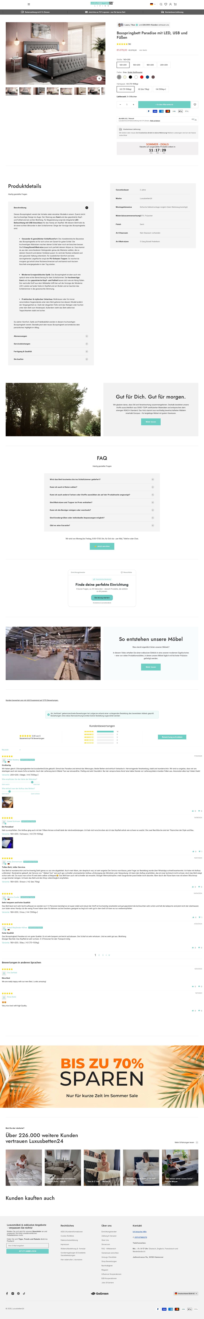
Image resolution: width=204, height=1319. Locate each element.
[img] (7, 756)
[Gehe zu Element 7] (94, 91)
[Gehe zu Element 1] (11, 91)
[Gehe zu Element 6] (80, 91)
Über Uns (105, 1240)
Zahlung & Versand (109, 1236)
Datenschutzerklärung (69, 1240)
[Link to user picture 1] (7, 802)
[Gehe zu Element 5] (66, 91)
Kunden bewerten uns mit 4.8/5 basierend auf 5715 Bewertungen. (32, 700)
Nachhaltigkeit (107, 1266)
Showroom (106, 1244)
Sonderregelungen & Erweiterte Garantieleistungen (73, 1254)
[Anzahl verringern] (120, 104)
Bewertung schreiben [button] (172, 737)
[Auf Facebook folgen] (7, 1293)
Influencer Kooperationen (111, 1274)
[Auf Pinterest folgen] (18, 1293)
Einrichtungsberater (109, 1232)
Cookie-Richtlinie (67, 1236)
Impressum (65, 1244)
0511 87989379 (140, 1237)
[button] (122, 44)
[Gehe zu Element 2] (25, 91)
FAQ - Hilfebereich (109, 1249)
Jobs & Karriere (108, 1283)
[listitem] (27, 1226)
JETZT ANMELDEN (27, 1251)
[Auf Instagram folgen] (12, 1293)
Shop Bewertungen (109, 1261)
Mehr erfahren (155, 121)
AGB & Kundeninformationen (72, 1232)
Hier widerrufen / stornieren (71, 1260)
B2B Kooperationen (109, 1278)
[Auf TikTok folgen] (24, 1293)
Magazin (105, 1270)
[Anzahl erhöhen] (133, 104)
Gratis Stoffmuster (135, 72)
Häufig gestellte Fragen (17, 194)
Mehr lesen (151, 422)
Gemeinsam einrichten (110, 1253)
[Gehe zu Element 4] (53, 91)
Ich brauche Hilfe (140, 1232)
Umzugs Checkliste (109, 1257)
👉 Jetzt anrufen (102, 546)
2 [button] (99, 955)
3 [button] (102, 955)
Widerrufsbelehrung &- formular (73, 1249)
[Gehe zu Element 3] (39, 91)
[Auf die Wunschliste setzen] (194, 104)
